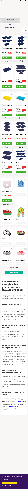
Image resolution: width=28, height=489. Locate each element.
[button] (7, 486)
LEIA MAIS (3, 2)
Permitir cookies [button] (6, 483)
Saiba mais (5, 479)
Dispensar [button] (14, 483)
